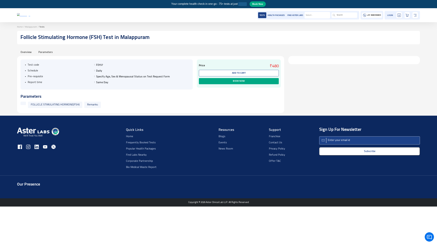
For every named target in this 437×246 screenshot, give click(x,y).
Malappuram (31, 27)
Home (20, 27)
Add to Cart (239, 73)
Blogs (221, 136)
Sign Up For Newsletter (340, 130)
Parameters (45, 52)
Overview (26, 52)
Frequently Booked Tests (141, 142)
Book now (239, 81)
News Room (225, 148)
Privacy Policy (277, 148)
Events (222, 142)
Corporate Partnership (139, 161)
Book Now (257, 4)
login (390, 15)
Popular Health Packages (141, 148)
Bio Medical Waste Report (141, 167)
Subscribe (369, 151)
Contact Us (275, 142)
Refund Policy (277, 155)
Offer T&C (275, 161)
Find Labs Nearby (136, 155)
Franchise (274, 136)
